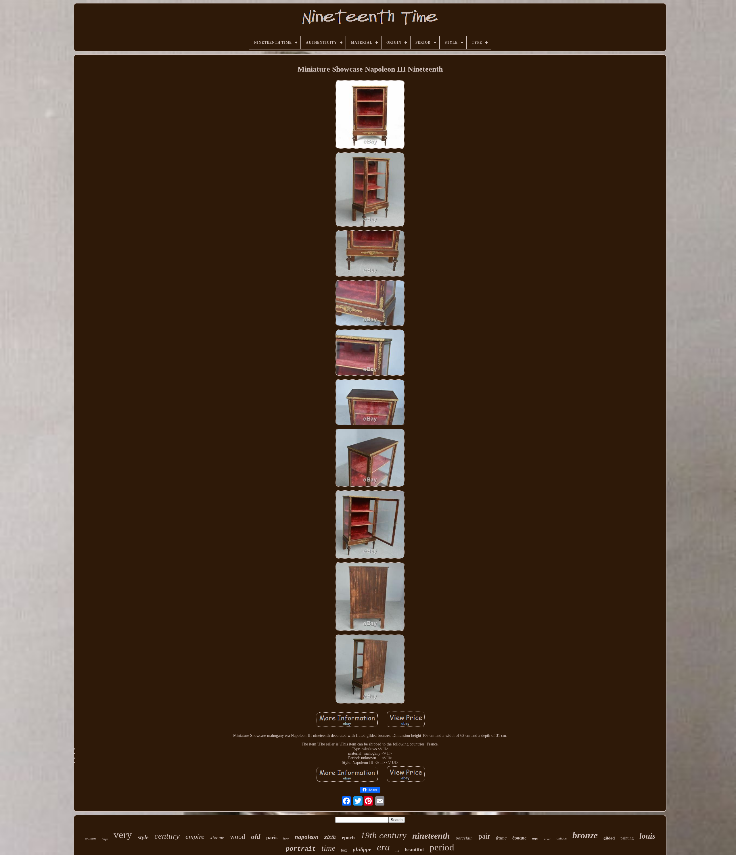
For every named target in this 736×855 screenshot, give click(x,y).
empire (194, 836)
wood (237, 836)
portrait (301, 849)
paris (271, 837)
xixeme (217, 837)
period (442, 847)
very (123, 834)
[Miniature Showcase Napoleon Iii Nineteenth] (370, 115)
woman (90, 838)
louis (647, 836)
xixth (330, 837)
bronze (585, 835)
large (105, 839)
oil (397, 851)
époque (519, 837)
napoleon (307, 836)
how (286, 838)
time (328, 848)
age (535, 838)
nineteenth (431, 835)
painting (627, 838)
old (255, 836)
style (143, 837)
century (167, 835)
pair (484, 836)
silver (547, 839)
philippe (362, 849)
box (344, 850)
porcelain (464, 838)
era (383, 847)
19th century (384, 835)
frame (501, 837)
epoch (348, 837)
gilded (609, 838)
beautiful (414, 849)
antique (562, 838)
